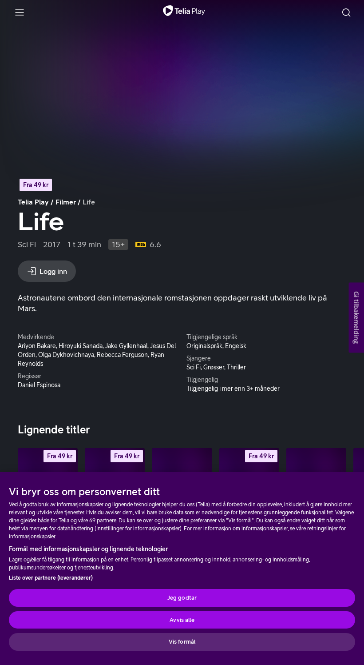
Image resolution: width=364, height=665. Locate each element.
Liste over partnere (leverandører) (51, 578)
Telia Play (33, 202)
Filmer (65, 202)
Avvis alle (182, 620)
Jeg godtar (182, 597)
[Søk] (346, 12)
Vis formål (182, 641)
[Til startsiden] (184, 12)
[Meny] (19, 12)
